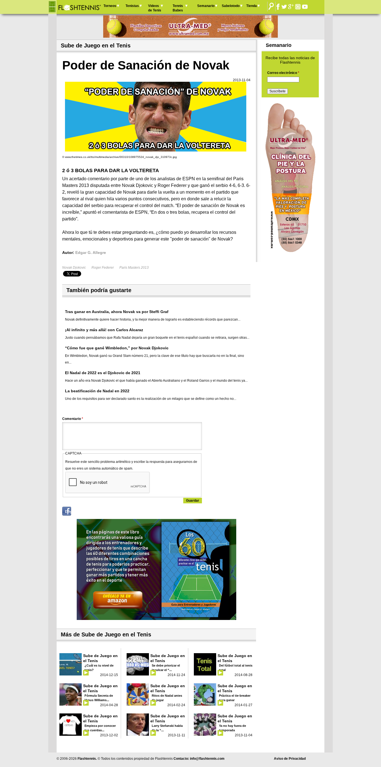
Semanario (205, 6)
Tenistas (132, 6)
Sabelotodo (231, 6)
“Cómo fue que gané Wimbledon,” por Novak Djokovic (116, 348)
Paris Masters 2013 (134, 268)
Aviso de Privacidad (290, 759)
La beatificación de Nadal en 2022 (97, 391)
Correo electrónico (283, 73)
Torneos (109, 6)
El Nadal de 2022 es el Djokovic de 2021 (102, 373)
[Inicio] (79, 7)
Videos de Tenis (154, 8)
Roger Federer (102, 268)
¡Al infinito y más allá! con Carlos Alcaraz (104, 330)
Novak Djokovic (74, 268)
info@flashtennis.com (207, 759)
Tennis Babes (178, 8)
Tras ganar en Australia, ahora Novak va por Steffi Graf (116, 311)
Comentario (72, 419)
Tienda (251, 6)
